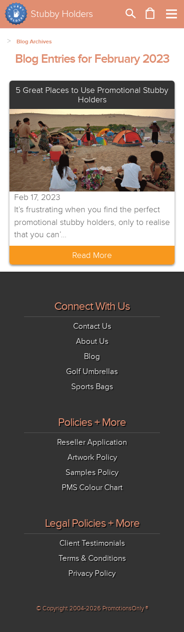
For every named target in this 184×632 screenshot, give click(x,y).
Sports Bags (92, 386)
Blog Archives (34, 41)
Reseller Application (92, 442)
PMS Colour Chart (92, 487)
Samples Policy (92, 472)
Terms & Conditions (92, 558)
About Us (92, 341)
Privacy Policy (92, 573)
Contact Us (92, 326)
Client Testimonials (92, 543)
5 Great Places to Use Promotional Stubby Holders (92, 95)
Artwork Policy (92, 457)
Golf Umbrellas (92, 371)
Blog (92, 356)
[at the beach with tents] (92, 149)
